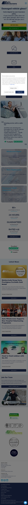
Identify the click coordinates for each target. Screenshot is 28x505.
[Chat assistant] (25, 502)
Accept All (20, 92)
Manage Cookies (13, 88)
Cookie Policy (12, 84)
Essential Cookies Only (9, 92)
